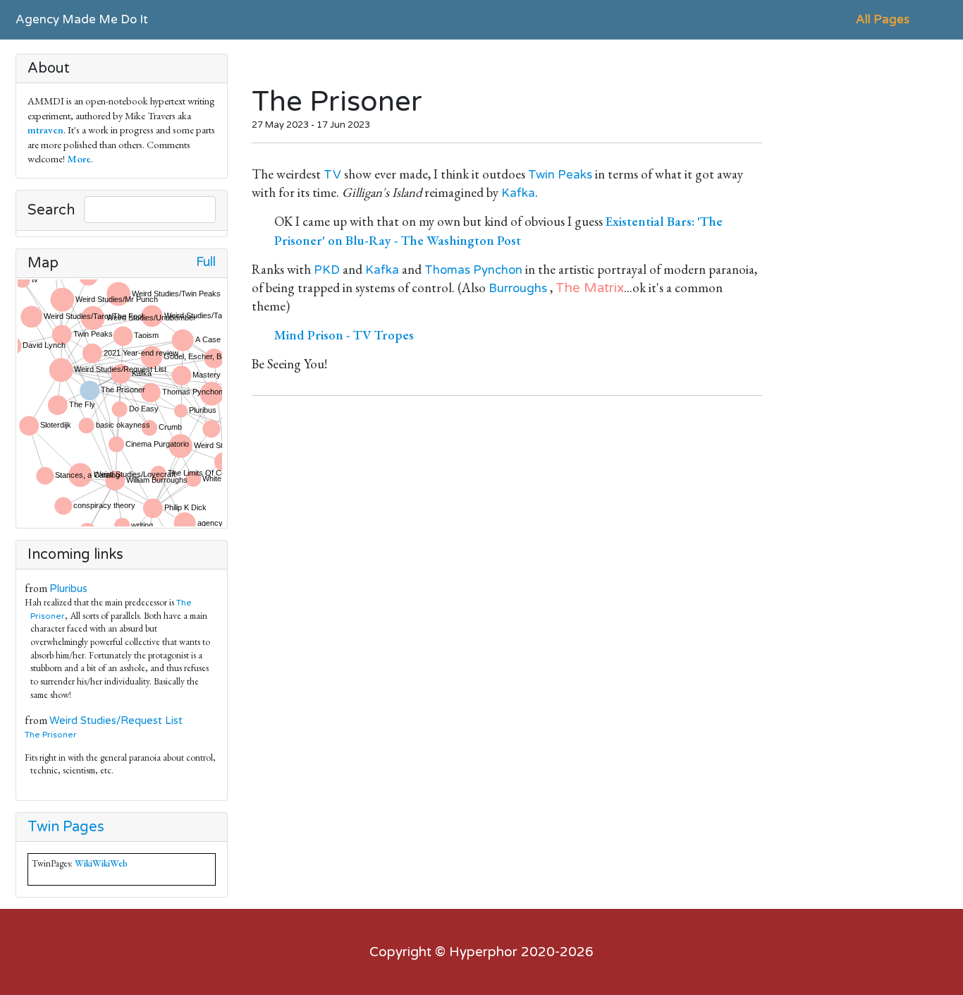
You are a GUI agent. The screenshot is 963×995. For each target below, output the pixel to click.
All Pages (882, 19)
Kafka (518, 193)
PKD (327, 270)
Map (43, 263)
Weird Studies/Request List (116, 721)
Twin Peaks (560, 174)
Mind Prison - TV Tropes (344, 335)
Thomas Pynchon (473, 270)
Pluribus (68, 589)
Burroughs (518, 288)
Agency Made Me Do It (82, 19)
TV (332, 174)
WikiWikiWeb (101, 863)
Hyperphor (483, 952)
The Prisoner (53, 735)
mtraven (45, 129)
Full (206, 262)
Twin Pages (65, 827)
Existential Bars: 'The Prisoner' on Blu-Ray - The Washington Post (498, 230)
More (79, 158)
